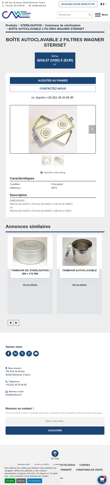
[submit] (90, 14)
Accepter (10, 481)
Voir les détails (30, 285)
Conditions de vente (89, 470)
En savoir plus (35, 481)
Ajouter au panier (53, 80)
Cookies (84, 465)
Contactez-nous (53, 88)
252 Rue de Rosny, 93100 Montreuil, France (25, 2)
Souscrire (55, 430)
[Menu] (98, 15)
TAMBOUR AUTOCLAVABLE (30, 270)
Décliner (21, 481)
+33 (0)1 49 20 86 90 (14, 5)
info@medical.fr (39, 5)
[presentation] (10, 323)
